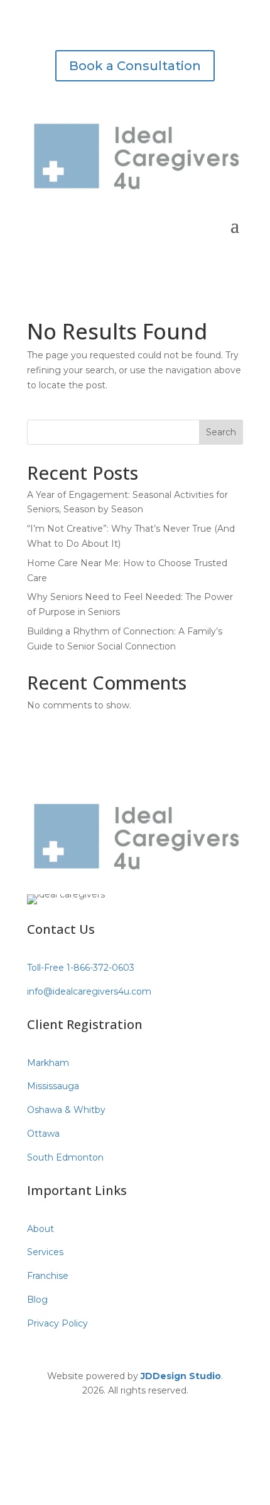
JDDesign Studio (181, 1376)
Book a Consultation (135, 65)
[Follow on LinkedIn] (160, 1409)
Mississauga (53, 1086)
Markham (48, 1062)
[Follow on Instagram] (135, 1409)
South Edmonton (65, 1157)
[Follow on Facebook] (110, 1409)
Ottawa (43, 1133)
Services (45, 1252)
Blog (37, 1299)
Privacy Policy (57, 1323)
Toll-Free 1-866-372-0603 (80, 967)
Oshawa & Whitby (66, 1109)
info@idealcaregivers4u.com (89, 991)
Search (221, 432)
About (40, 1228)
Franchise (47, 1275)
